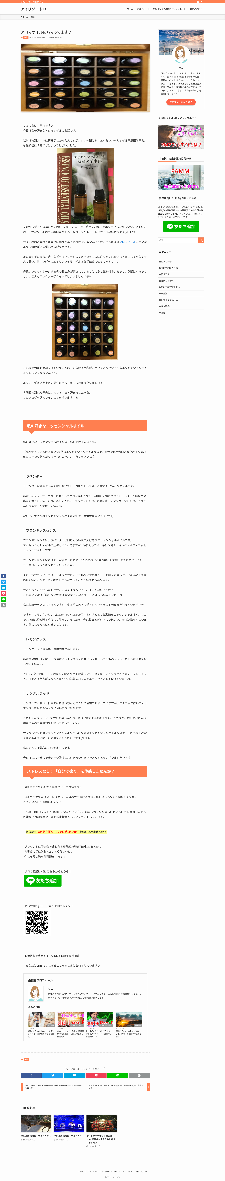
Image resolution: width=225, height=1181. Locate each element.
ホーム (81, 1171)
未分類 (164, 293)
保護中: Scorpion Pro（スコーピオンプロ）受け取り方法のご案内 (128, 1034)
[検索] (202, 1)
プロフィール (127, 242)
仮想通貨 (165, 274)
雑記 (26, 37)
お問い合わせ (141, 1171)
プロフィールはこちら (181, 102)
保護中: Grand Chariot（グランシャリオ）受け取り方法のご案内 (41, 1034)
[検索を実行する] (201, 240)
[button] (31, 1075)
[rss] (198, 1)
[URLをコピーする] (139, 1075)
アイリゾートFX (34, 9)
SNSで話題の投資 (169, 268)
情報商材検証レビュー (171, 286)
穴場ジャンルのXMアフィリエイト (117, 1171)
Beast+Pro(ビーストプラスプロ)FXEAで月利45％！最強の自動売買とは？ (99, 1034)
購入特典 (51, 1025)
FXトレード (166, 261)
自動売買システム (77, 1025)
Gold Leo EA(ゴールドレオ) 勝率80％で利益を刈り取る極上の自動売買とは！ (70, 1034)
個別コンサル (167, 280)
